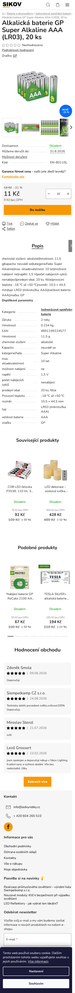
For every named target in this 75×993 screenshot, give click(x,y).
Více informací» (38, 961)
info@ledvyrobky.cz (26, 807)
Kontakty (10, 858)
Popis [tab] (37, 246)
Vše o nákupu (13, 864)
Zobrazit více (37, 782)
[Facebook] (8, 826)
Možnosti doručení (14, 157)
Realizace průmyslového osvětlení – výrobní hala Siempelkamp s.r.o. (37, 888)
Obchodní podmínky (17, 846)
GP (15, 56)
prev (4, 579)
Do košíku (37, 210)
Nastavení (36, 971)
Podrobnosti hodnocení (18, 50)
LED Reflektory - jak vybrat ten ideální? (31, 903)
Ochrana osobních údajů (20, 852)
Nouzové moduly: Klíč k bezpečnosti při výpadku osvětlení (37, 897)
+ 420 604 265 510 (27, 816)
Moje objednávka (15, 869)
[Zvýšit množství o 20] (68, 194)
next (71, 579)
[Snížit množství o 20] (49, 194)
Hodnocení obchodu (37, 650)
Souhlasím (36, 983)
